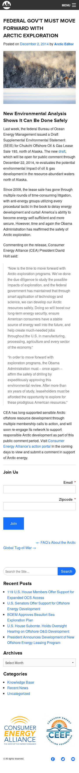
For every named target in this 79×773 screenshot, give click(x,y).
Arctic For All (29, 5)
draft (62, 151)
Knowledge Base (20, 682)
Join (13, 523)
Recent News (17, 687)
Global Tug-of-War (19, 547)
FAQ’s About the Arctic (56, 542)
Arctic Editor (64, 43)
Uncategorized (18, 693)
